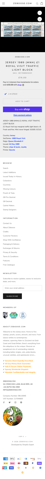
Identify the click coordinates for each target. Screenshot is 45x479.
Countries (6, 185)
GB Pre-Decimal (9, 197)
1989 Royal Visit (18, 138)
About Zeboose (9, 227)
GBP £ (21, 436)
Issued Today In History (12, 176)
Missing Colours (9, 189)
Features (6, 260)
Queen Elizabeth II (15, 141)
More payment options (23, 115)
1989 (17, 144)
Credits (5, 231)
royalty (23, 147)
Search (5, 168)
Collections (7, 180)
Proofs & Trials (9, 193)
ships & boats (14, 147)
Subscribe (12, 296)
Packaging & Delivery (11, 244)
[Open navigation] (3, 3)
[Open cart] (42, 3)
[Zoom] (40, 13)
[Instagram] (15, 402)
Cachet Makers (8, 205)
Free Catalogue (9, 265)
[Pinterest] (21, 402)
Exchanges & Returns (11, 248)
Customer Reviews (10, 236)
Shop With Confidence (12, 240)
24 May (12, 144)
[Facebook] (4, 402)
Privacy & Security (10, 252)
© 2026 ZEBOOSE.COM (22, 441)
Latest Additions (9, 172)
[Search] (37, 3)
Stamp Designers (9, 209)
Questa (12, 150)
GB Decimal (7, 201)
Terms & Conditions (10, 256)
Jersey (12, 135)
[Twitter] (9, 402)
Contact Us (7, 223)
